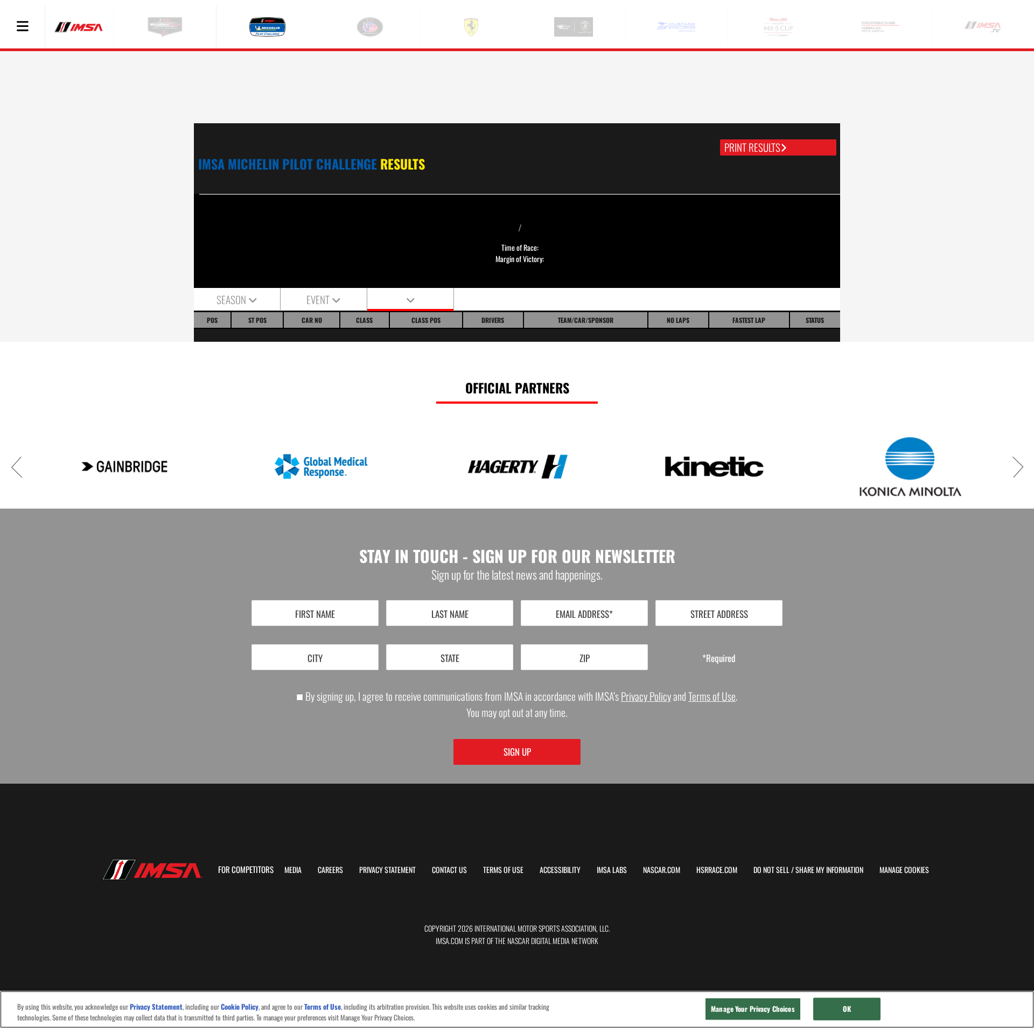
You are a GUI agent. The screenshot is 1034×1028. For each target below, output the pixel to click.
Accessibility (560, 869)
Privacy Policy (646, 696)
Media (293, 869)
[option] (124, 466)
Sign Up (517, 751)
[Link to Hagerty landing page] (517, 466)
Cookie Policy (239, 1007)
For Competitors (246, 869)
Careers (330, 869)
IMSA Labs (612, 869)
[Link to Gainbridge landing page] (124, 466)
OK (847, 1008)
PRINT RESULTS (752, 146)
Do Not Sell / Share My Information (808, 869)
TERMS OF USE (503, 869)
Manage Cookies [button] (904, 869)
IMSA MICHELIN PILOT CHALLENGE (311, 163)
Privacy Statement (387, 869)
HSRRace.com (716, 869)
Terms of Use (712, 696)
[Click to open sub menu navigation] (22, 26)
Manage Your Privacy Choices (753, 1008)
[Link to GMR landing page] (320, 466)
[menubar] (23, 26)
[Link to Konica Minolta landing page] (910, 466)
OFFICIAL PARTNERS (517, 387)
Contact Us (449, 869)
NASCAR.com (661, 869)
